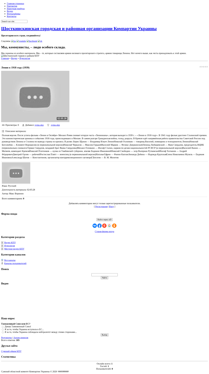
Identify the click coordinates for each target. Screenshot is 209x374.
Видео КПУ (10, 242)
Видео (14, 58)
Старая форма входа (104, 231)
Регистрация (101, 206)
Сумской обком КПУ (11, 351)
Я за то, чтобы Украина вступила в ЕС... (24, 329)
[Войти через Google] (109, 225)
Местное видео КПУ (14, 249)
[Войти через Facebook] (99, 226)
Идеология (24, 58)
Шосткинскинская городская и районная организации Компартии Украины (79, 28)
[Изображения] (16, 173)
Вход (111, 206)
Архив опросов (20, 337)
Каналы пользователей (15, 263)
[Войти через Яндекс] (104, 226)
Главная (5, 58)
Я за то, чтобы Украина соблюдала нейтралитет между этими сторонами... (41, 332)
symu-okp (39, 125)
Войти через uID (104, 220)
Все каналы (9, 260)
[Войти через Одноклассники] (114, 226)
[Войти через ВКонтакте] (95, 226)
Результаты (6, 337)
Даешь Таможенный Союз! (18, 326)
